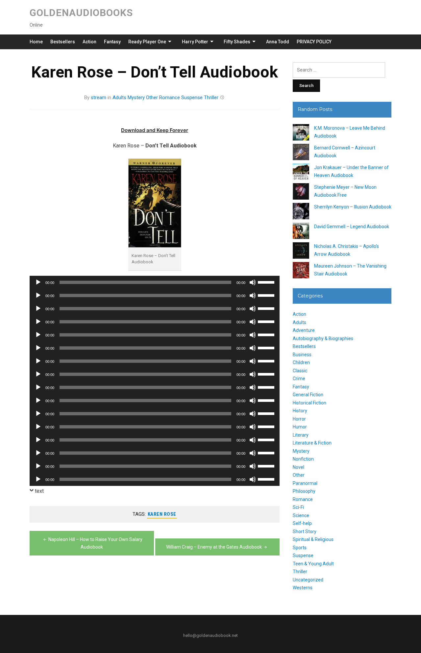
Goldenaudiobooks (81, 12)
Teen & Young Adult (313, 563)
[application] (155, 282)
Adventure (304, 330)
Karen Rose (162, 514)
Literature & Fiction (312, 443)
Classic (300, 370)
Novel (298, 467)
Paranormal (305, 483)
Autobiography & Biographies (323, 338)
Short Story (304, 531)
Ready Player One (147, 41)
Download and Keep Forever (154, 130)
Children (301, 362)
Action (89, 41)
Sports (300, 547)
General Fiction (308, 394)
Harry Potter (195, 41)
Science (301, 515)
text (39, 491)
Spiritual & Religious (313, 539)
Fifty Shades (237, 41)
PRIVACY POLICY (314, 41)
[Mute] (252, 282)
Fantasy (112, 41)
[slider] (267, 282)
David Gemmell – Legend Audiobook (351, 226)
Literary (301, 435)
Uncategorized (308, 579)
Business (302, 354)
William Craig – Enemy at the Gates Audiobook (214, 547)
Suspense (192, 97)
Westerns (302, 587)
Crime (299, 378)
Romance (169, 97)
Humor (300, 426)
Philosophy (304, 491)
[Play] (38, 282)
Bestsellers (62, 41)
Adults (119, 97)
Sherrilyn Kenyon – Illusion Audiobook (352, 206)
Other (152, 97)
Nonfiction (303, 459)
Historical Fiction (309, 402)
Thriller (211, 97)
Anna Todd (277, 41)
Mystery (136, 97)
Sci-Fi (298, 507)
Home (36, 41)
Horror (299, 419)
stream (98, 97)
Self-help (302, 523)
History (300, 410)
